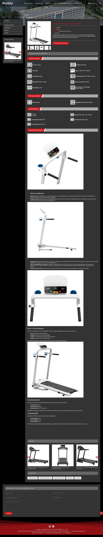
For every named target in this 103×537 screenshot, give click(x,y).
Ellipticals (6, 30)
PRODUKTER (39, 3)
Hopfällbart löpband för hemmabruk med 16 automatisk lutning (37, 468)
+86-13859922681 (67, 532)
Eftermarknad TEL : (57, 532)
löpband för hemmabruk (45, 478)
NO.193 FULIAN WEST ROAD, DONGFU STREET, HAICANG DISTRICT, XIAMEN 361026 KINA (45, 531)
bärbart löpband (32, 478)
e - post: (72, 531)
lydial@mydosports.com (79, 531)
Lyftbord (6, 32)
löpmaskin (70, 478)
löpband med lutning (59, 478)
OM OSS (30, 3)
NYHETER (48, 3)
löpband (78, 478)
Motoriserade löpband (9, 25)
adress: (19, 531)
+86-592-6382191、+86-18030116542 (44, 532)
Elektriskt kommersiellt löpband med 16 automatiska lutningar (61, 468)
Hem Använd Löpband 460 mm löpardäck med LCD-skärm (86, 468)
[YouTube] (50, 526)
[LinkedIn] (53, 526)
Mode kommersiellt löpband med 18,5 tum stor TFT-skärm (12, 61)
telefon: (33, 532)
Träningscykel (7, 27)
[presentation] (5, 52)
